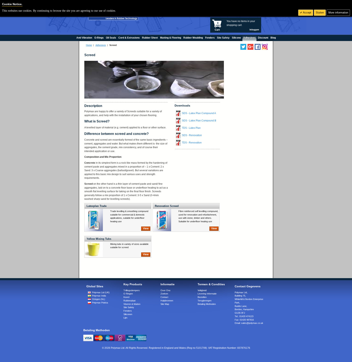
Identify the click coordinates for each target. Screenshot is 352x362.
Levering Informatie (207, 293)
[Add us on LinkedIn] (250, 47)
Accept (306, 12)
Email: (249, 323)
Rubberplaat (129, 300)
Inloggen (254, 29)
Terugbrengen (204, 300)
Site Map (165, 304)
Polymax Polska (99, 302)
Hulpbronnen (167, 300)
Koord (126, 297)
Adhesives (101, 45)
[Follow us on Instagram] (265, 47)
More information (338, 12)
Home (89, 45)
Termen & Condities (211, 284)
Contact (164, 297)
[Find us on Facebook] (258, 47)
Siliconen (127, 314)
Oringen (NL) (98, 299)
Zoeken (164, 293)
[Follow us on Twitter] (243, 47)
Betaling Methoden (207, 304)
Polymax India (98, 295)
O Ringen (128, 293)
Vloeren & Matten (131, 304)
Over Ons (165, 290)
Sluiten (320, 12)
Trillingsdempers (131, 290)
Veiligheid (202, 290)
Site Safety (128, 307)
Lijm (125, 317)
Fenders (127, 311)
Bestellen (202, 297)
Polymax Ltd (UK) (100, 292)
